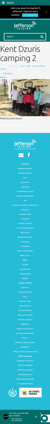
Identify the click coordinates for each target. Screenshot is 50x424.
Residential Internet (25, 168)
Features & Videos (25, 223)
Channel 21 (25, 210)
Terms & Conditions (25, 319)
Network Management (25, 196)
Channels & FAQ (25, 214)
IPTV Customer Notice (25, 228)
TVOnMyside (25, 246)
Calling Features (25, 274)
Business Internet (25, 173)
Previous (6, 73)
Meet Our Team (25, 301)
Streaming (25, 187)
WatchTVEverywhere (25, 251)
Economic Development (25, 333)
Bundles (25, 278)
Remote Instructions (25, 237)
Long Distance (25, 269)
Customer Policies (25, 292)
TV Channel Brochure (25, 383)
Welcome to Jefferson (25, 329)
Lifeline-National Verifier (25, 379)
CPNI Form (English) (25, 365)
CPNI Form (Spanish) (25, 370)
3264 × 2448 (25, 66)
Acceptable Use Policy (25, 191)
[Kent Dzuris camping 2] (25, 97)
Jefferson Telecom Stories (25, 342)
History (25, 338)
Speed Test (25, 182)
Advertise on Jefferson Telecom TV (25, 205)
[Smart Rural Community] (12, 392)
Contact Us (25, 287)
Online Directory (25, 306)
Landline (25, 264)
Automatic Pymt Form (25, 361)
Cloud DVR (25, 219)
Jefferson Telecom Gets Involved (25, 351)
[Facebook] (29, 155)
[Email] (22, 155)
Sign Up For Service (25, 315)
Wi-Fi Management (30, 15)
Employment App (25, 374)
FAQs (25, 296)
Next (4, 77)
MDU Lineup (25, 232)
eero (25, 177)
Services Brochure (25, 310)
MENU (10, 2)
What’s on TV (25, 255)
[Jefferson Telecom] (25, 25)
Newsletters (25, 347)
